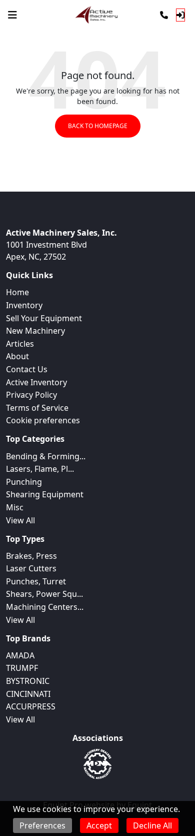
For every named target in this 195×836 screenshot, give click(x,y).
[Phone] (164, 15)
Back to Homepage (98, 126)
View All (20, 520)
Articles (20, 343)
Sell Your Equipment (44, 318)
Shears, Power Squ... (44, 593)
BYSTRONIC (28, 680)
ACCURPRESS (31, 706)
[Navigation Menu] (12, 15)
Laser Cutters (31, 568)
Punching (24, 481)
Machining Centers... (45, 606)
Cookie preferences (43, 420)
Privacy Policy (31, 394)
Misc (15, 507)
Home (17, 292)
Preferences (43, 825)
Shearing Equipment (45, 494)
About (17, 356)
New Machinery (35, 330)
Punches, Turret (36, 581)
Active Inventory (36, 382)
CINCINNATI (28, 693)
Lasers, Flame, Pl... (40, 468)
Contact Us (27, 369)
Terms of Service (37, 407)
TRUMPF (22, 667)
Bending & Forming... (46, 456)
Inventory (24, 305)
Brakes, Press (31, 555)
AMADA (20, 655)
